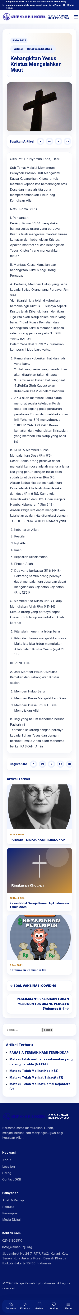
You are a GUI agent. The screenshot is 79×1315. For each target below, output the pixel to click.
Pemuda (8, 1207)
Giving (6, 1173)
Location (8, 1166)
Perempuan (10, 1213)
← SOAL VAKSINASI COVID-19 (33, 986)
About (6, 1160)
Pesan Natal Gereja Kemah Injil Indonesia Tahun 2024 (39, 905)
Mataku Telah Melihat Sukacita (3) (36, 1077)
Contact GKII (11, 1179)
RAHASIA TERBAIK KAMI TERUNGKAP (37, 840)
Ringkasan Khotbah (39, 49)
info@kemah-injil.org (17, 1247)
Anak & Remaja (13, 1200)
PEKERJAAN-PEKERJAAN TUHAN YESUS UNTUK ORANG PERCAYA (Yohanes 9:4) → (43, 1004)
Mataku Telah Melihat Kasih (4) (33, 1071)
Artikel (18, 49)
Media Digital (11, 1219)
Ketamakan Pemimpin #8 (28, 970)
